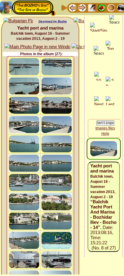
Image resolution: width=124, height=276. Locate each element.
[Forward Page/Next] (82, 7)
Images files (105, 128)
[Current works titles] (111, 7)
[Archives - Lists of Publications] (91, 7)
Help (105, 134)
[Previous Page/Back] (72, 7)
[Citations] (101, 7)
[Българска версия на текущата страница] (18, 21)
